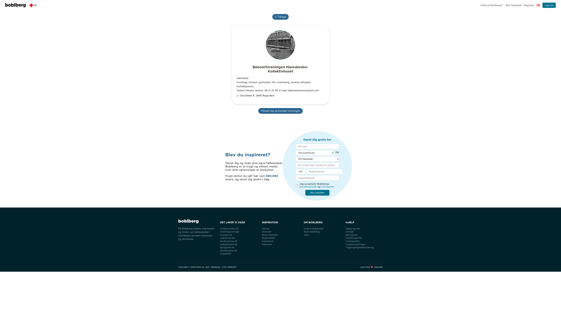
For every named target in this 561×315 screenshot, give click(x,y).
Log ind (549, 5)
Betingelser (352, 235)
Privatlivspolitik (354, 238)
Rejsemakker (268, 238)
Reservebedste (270, 235)
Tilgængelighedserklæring (360, 247)
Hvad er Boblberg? (491, 5)
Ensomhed (267, 241)
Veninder (267, 231)
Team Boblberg (312, 231)
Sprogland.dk (227, 247)
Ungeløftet (225, 253)
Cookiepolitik (353, 241)
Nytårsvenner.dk (228, 241)
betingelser (327, 186)
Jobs (306, 235)
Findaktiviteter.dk (229, 228)
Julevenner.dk (227, 238)
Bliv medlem (317, 192)
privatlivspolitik (308, 186)
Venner (266, 228)
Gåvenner (267, 244)
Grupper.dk (226, 235)
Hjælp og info (353, 228)
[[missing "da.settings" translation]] (538, 5)
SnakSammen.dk (228, 244)
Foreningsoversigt (229, 231)
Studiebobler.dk (228, 250)
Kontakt (350, 231)
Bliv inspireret (513, 5)
